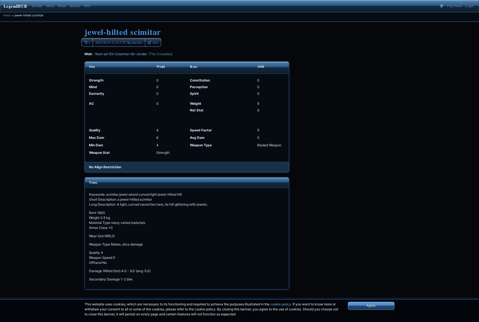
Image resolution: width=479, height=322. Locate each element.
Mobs (62, 6)
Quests (75, 6)
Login (469, 6)
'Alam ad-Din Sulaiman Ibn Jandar (133, 54)
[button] (442, 6)
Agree (371, 305)
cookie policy (280, 304)
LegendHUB (15, 6)
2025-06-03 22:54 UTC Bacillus (118, 42)
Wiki (87, 6)
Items (50, 6)
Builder (37, 6)
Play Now (454, 6)
